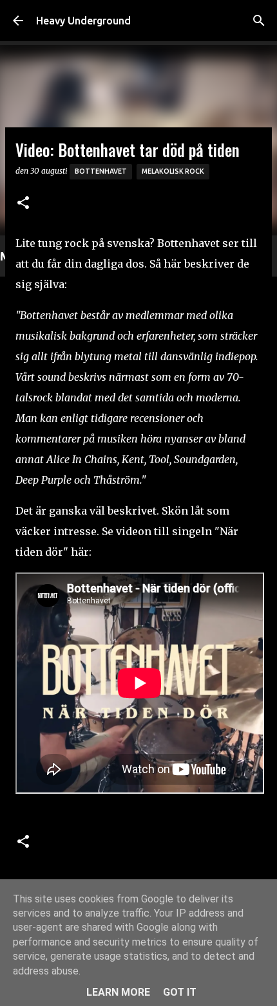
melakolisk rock (173, 171)
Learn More (118, 992)
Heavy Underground (83, 20)
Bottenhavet (101, 171)
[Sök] (259, 20)
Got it (179, 992)
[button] (23, 203)
